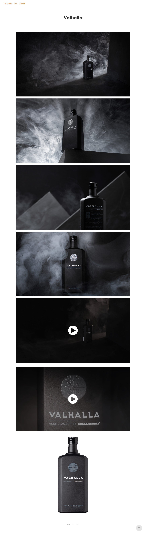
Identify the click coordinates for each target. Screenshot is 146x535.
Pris (15, 3)
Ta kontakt (8, 3)
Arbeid (22, 3)
